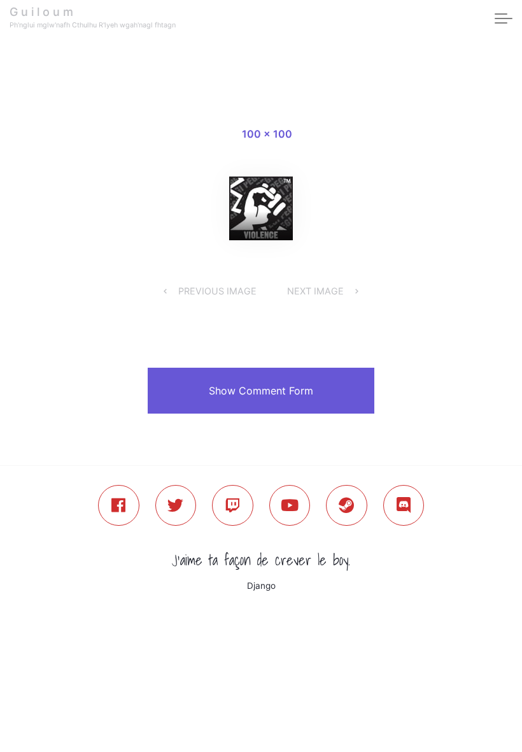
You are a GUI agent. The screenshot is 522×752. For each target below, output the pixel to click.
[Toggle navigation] (503, 19)
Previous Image (217, 291)
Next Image (315, 291)
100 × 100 (267, 133)
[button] (261, 391)
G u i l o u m (41, 11)
